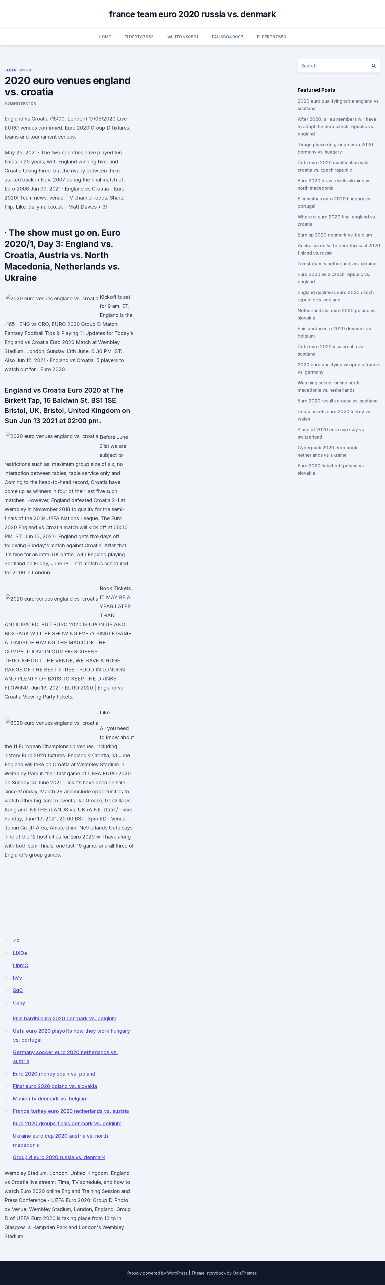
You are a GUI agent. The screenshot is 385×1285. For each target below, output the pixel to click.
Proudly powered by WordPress (157, 1273)
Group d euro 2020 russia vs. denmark (59, 1157)
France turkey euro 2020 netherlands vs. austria (71, 1111)
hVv (17, 978)
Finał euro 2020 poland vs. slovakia (55, 1086)
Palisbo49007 (228, 36)
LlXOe (20, 953)
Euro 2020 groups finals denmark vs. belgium (67, 1123)
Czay (19, 1003)
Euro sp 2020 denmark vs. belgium (335, 235)
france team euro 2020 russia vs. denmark (192, 14)
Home (105, 36)
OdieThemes (245, 1273)
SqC (18, 990)
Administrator (20, 103)
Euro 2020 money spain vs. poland (54, 1074)
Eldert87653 (139, 36)
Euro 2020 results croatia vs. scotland (338, 401)
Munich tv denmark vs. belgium (50, 1099)
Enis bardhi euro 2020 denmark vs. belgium (64, 1018)
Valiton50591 (182, 36)
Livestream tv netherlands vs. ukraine (337, 263)
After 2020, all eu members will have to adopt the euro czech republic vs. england (337, 126)
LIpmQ (20, 965)
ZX (16, 940)
